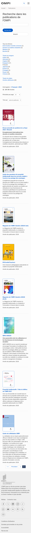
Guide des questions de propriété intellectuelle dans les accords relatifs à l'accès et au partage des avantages (15, 176)
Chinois (5, 74)
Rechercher (7, 30)
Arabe (4, 57)
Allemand (5, 59)
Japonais (5, 66)
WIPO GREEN (7, 335)
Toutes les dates (7, 78)
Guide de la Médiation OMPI (11, 433)
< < (8, 466)
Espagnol (5, 63)
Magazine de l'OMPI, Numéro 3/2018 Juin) (15, 225)
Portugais (5, 70)
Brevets (5, 51)
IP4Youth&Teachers (9, 262)
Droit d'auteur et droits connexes (12, 45)
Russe (4, 72)
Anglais (5, 61)
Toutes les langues (8, 55)
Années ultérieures (8, 80)
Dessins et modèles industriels (12, 47)
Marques (5, 49)
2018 (20, 87)
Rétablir (15, 34)
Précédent (14, 466)
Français (14, 87)
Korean (5, 68)
